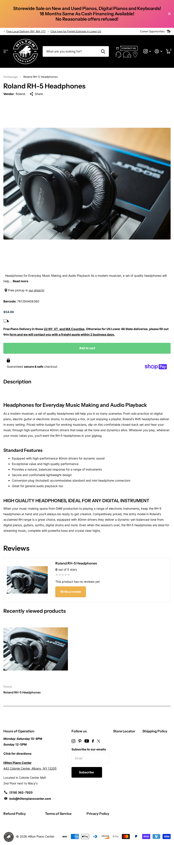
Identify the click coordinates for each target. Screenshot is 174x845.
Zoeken (103, 51)
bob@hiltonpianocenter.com (30, 798)
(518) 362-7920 (21, 792)
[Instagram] (73, 741)
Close (169, 14)
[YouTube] (86, 741)
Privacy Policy (98, 813)
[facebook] (93, 741)
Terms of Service (58, 813)
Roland (20, 94)
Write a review (70, 591)
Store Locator (124, 731)
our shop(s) (36, 290)
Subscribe (86, 772)
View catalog (5, 51)
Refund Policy (14, 813)
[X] (98, 741)
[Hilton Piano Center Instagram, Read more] (147, 51)
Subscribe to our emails (89, 749)
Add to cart (87, 348)
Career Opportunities (152, 31)
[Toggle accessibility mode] (169, 31)
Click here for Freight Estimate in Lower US (76, 31)
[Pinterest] (79, 741)
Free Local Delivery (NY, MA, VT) (25, 31)
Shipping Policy (154, 731)
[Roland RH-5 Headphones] (35, 649)
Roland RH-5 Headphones (22, 692)
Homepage (10, 76)
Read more (20, 281)
